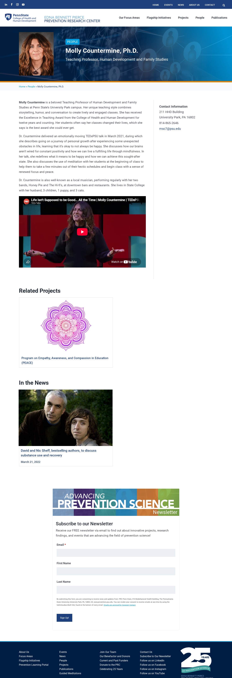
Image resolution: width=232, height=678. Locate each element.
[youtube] (23, 4)
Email (61, 544)
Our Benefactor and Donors (115, 656)
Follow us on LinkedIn (152, 660)
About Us (24, 652)
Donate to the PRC (110, 664)
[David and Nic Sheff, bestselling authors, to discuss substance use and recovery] (66, 392)
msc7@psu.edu (170, 129)
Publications (66, 669)
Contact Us (146, 652)
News (62, 656)
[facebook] (11, 4)
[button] (223, 3)
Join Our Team (108, 652)
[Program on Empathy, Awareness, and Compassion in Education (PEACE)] (66, 300)
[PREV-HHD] (20, 15)
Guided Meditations (70, 673)
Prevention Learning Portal (33, 664)
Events (63, 652)
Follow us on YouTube (152, 673)
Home (22, 86)
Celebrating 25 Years (111, 669)
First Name (64, 563)
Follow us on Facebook (153, 664)
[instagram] (17, 4)
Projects (63, 664)
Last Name (64, 581)
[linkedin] (6, 4)
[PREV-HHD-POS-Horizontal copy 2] (72, 17)
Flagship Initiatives (29, 660)
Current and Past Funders (114, 660)
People (31, 86)
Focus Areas (26, 656)
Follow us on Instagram (153, 669)
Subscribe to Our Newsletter (155, 656)
